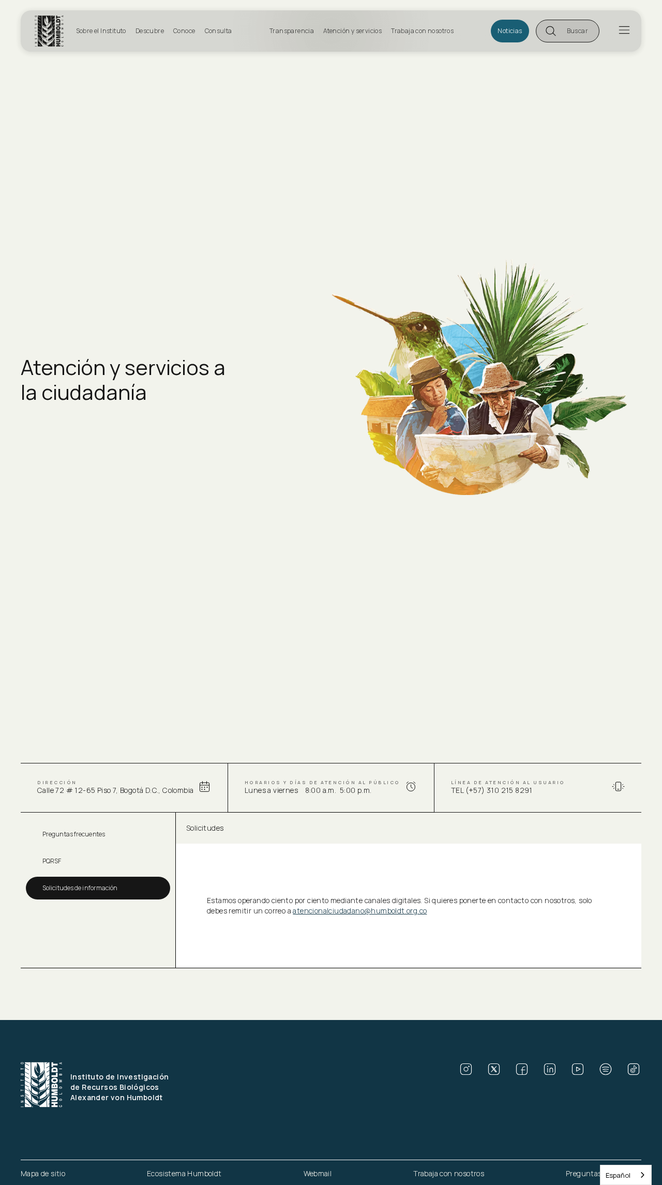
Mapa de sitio (43, 1173)
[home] (52, 31)
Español (618, 1175)
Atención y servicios (352, 30)
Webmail (318, 1173)
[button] (567, 31)
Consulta (218, 30)
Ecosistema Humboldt (184, 1173)
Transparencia (291, 30)
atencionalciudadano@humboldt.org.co (360, 911)
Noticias (510, 30)
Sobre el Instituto (101, 30)
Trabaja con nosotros (422, 30)
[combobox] (626, 1175)
